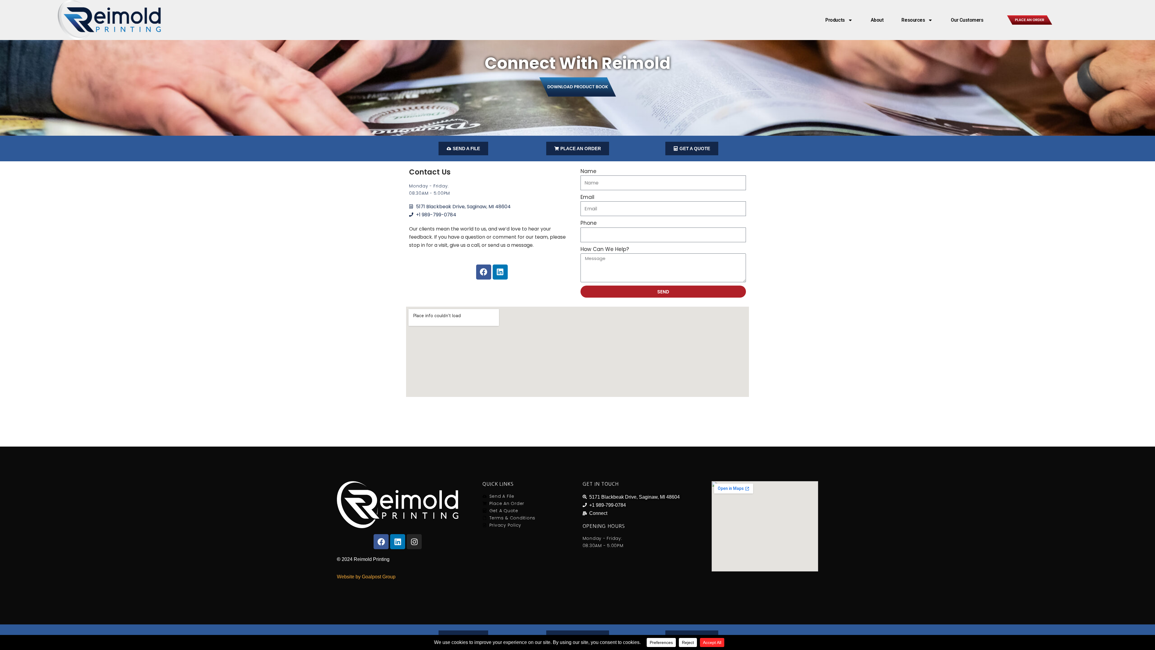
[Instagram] (414, 541)
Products (835, 20)
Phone (589, 223)
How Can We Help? (605, 249)
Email (587, 197)
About (877, 20)
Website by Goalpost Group (366, 576)
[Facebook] (483, 272)
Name (588, 171)
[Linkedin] (500, 272)
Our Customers (967, 20)
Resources (913, 20)
